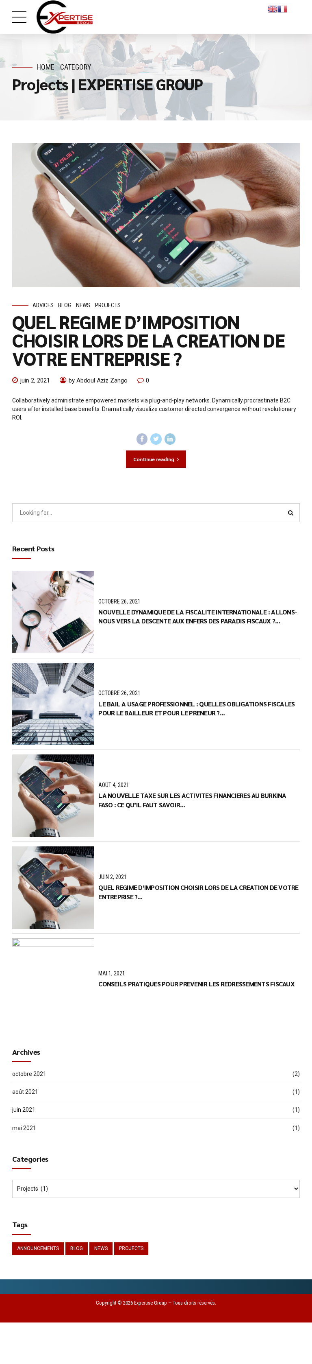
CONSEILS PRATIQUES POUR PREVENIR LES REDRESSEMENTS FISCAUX (196, 983)
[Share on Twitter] (156, 439)
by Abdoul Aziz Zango (98, 380)
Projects (108, 305)
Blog (65, 305)
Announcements (38, 1248)
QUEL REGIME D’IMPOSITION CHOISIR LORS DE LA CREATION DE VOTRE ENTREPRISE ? (148, 340)
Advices (43, 305)
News (83, 305)
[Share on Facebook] (142, 439)
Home (45, 67)
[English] (272, 8)
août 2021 (25, 1092)
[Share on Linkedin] (170, 439)
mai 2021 (24, 1128)
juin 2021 (23, 1109)
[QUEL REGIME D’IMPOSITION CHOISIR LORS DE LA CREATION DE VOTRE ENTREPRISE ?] (156, 215)
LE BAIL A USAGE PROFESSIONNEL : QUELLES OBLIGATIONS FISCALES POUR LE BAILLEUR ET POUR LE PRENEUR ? (196, 708)
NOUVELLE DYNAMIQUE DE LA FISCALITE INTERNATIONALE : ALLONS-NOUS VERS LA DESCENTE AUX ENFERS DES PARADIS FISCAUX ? (197, 616)
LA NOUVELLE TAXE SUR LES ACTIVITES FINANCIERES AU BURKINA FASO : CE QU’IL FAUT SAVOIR (192, 800)
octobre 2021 (29, 1074)
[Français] (282, 8)
